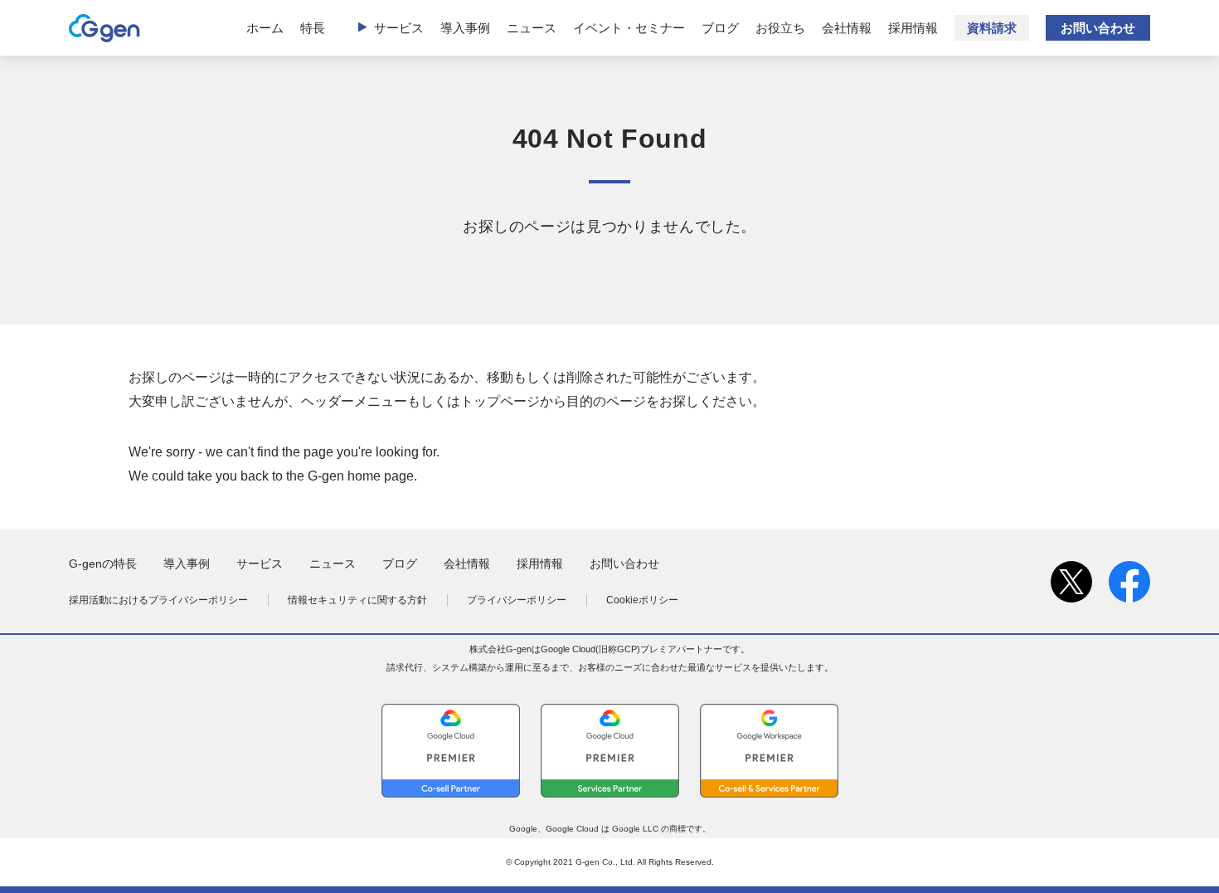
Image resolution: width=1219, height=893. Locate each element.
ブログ (720, 28)
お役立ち (780, 28)
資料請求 (992, 28)
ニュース (531, 28)
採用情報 (913, 28)
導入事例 (465, 28)
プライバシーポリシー (516, 600)
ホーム (265, 28)
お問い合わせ (1098, 28)
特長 (312, 28)
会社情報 (847, 28)
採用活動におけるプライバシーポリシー (158, 600)
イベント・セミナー (629, 28)
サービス (399, 28)
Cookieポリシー (642, 600)
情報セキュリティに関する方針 (357, 600)
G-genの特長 (103, 563)
